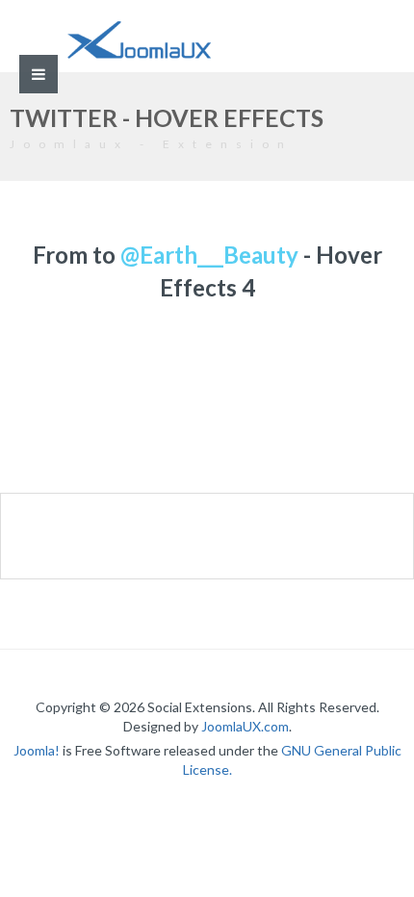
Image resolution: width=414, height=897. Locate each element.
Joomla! (36, 750)
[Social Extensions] (139, 40)
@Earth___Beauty (209, 255)
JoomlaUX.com (245, 726)
